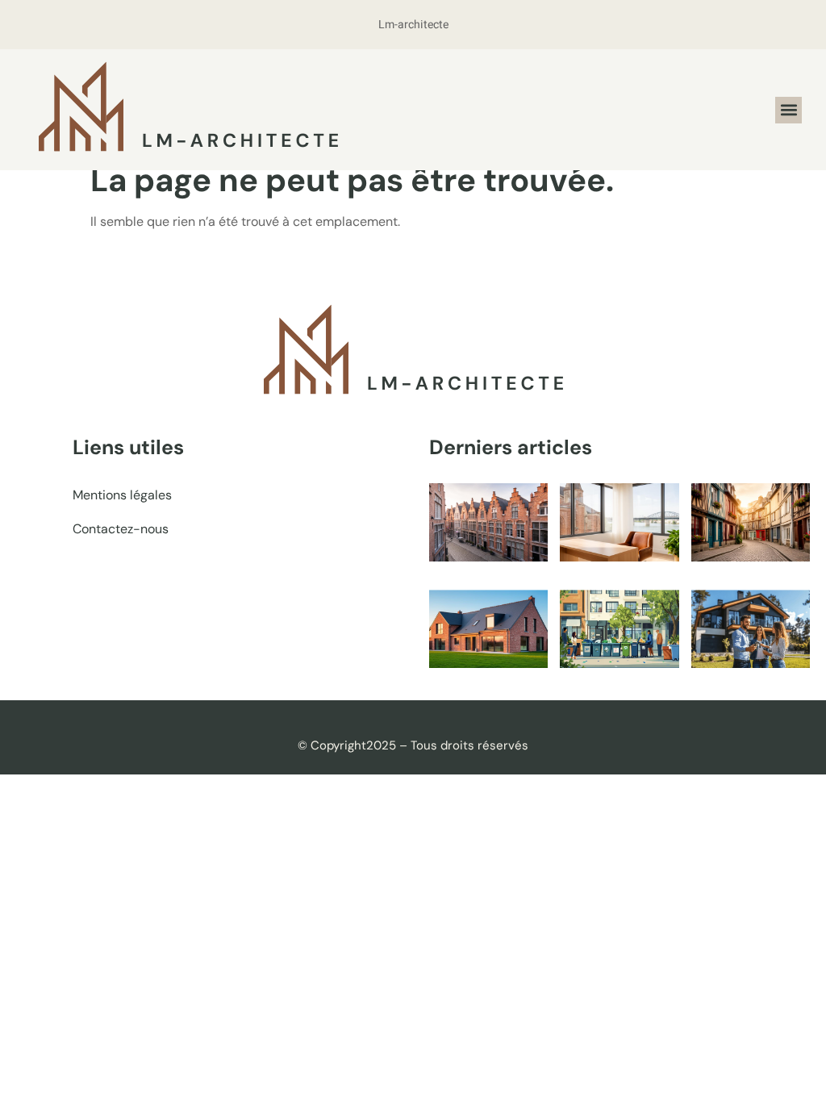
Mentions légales (122, 494)
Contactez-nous (121, 528)
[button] (788, 110)
